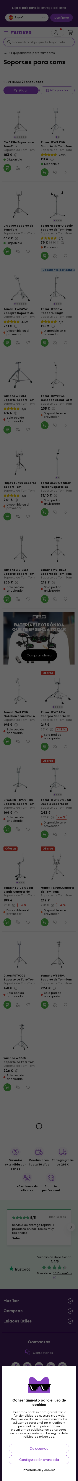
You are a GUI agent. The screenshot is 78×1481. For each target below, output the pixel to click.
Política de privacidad (38, 1436)
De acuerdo (39, 1448)
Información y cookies (39, 1470)
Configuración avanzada (39, 1459)
